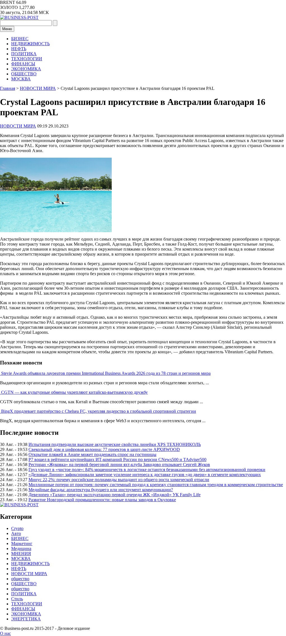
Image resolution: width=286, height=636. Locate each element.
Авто (16, 533)
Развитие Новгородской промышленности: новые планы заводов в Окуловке (102, 499)
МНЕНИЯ (21, 553)
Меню (7, 29)
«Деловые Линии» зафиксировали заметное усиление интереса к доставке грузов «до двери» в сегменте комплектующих (144, 474)
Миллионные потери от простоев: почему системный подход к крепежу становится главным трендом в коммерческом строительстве (155, 484)
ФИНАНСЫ (23, 63)
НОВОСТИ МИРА (18, 126)
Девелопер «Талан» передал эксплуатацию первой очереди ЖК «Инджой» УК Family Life (114, 494)
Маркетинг (21, 543)
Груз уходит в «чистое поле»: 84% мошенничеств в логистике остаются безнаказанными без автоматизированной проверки (146, 469)
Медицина (21, 548)
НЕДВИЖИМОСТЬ (30, 43)
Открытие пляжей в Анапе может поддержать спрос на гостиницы (92, 454)
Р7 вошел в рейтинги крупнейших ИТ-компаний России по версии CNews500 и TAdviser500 (117, 459)
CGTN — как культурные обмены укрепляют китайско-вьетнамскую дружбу (74, 392)
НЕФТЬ (18, 48)
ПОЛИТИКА (24, 53)
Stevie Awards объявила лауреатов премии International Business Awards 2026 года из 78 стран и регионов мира (106, 373)
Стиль (17, 598)
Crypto (17, 528)
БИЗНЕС (19, 38)
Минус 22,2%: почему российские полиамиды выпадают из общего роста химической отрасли (118, 479)
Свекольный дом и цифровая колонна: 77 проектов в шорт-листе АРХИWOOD (104, 449)
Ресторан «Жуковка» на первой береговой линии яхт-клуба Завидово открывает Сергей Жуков (119, 464)
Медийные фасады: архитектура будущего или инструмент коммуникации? (100, 489)
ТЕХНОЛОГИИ (26, 58)
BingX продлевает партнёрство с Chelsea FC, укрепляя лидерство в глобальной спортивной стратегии (98, 411)
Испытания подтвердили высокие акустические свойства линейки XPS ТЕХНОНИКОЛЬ (114, 444)
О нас (5, 633)
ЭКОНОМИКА (26, 68)
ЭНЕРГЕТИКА (26, 618)
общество (20, 578)
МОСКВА (21, 78)
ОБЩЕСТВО (24, 73)
